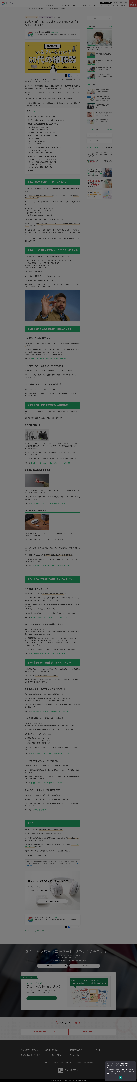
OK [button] (120, 1077)
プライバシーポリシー (119, 1071)
